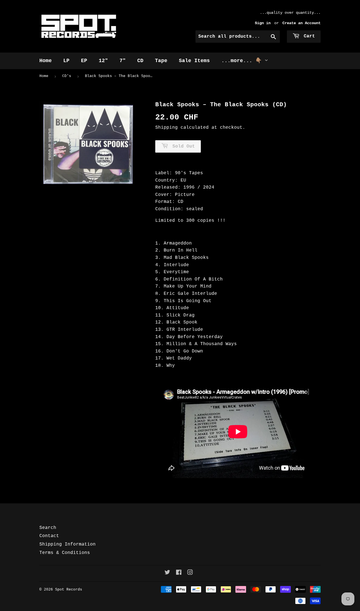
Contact (49, 535)
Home (45, 61)
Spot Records (68, 589)
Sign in (263, 23)
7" (123, 61)
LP (66, 61)
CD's (66, 76)
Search (47, 527)
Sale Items (194, 61)
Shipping (166, 127)
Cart (308, 36)
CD (140, 61)
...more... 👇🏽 (243, 61)
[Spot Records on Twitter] (167, 573)
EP (84, 61)
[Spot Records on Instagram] (190, 573)
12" (103, 61)
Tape (161, 61)
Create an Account (301, 23)
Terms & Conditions (64, 552)
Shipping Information (67, 544)
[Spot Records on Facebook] (179, 573)
